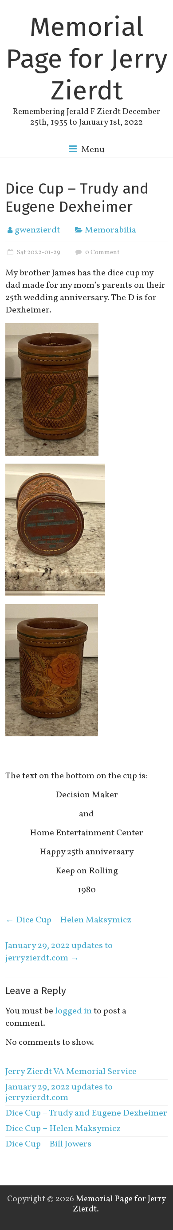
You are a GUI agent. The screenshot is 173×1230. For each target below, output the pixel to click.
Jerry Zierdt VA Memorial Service (71, 1072)
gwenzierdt (37, 230)
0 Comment (101, 252)
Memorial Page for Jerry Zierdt (87, 59)
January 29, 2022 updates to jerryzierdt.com (59, 952)
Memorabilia (110, 230)
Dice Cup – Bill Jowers (48, 1144)
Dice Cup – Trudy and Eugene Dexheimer (86, 1113)
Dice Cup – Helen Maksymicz (68, 920)
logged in (73, 1011)
